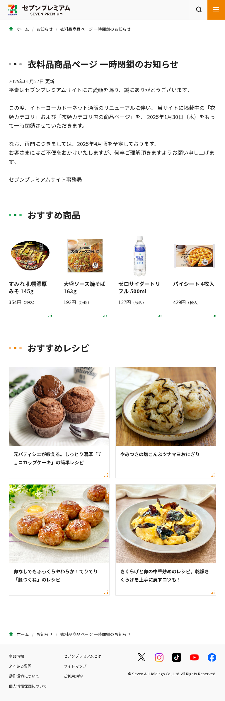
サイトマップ (75, 666)
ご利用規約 (73, 676)
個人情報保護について (28, 686)
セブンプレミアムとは (82, 656)
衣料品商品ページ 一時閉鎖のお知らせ (95, 29)
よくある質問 (20, 666)
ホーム (22, 29)
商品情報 (16, 656)
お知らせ (44, 29)
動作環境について (24, 676)
